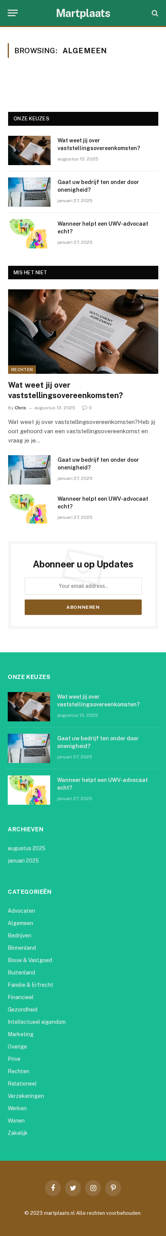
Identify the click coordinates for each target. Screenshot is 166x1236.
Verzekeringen (26, 1096)
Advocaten (21, 911)
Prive (14, 1059)
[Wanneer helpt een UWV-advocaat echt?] (29, 233)
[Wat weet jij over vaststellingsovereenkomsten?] (29, 150)
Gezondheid (22, 1009)
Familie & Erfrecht (30, 985)
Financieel (21, 997)
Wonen (16, 1121)
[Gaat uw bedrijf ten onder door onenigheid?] (29, 192)
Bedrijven (19, 935)
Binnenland (22, 948)
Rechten (22, 369)
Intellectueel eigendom (37, 1022)
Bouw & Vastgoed (30, 960)
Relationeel (22, 1084)
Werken (17, 1108)
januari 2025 (23, 861)
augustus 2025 (27, 848)
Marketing (21, 1034)
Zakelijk (18, 1133)
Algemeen (20, 923)
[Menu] (13, 13)
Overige (17, 1047)
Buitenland (21, 972)
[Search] (154, 13)
